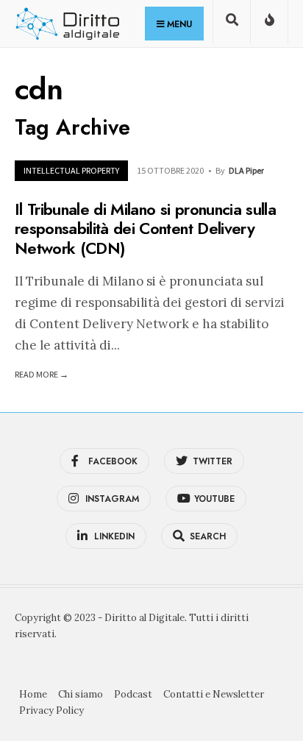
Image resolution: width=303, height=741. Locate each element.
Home (33, 694)
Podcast (133, 694)
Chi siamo (80, 694)
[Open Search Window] (231, 24)
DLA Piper (246, 170)
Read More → (41, 374)
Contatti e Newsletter (213, 694)
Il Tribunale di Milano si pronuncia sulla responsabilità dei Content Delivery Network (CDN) (145, 228)
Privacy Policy (51, 710)
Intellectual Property (71, 170)
